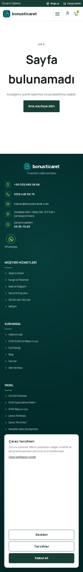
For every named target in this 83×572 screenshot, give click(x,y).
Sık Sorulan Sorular (20, 300)
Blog (11, 354)
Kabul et (41, 558)
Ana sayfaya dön (41, 106)
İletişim (13, 306)
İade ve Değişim (17, 286)
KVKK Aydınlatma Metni (22, 402)
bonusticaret (24, 13)
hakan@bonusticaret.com (31, 204)
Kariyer (13, 361)
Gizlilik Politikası (18, 396)
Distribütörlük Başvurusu (23, 341)
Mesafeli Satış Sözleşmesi (23, 429)
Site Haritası (16, 368)
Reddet (42, 534)
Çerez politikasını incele (22, 457)
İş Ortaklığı (15, 348)
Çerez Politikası (17, 416)
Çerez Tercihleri (18, 422)
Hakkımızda (16, 334)
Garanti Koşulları (18, 293)
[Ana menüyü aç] (57, 13)
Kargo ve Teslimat (19, 280)
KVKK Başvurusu (18, 409)
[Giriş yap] (67, 14)
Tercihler (41, 546)
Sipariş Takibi (16, 273)
